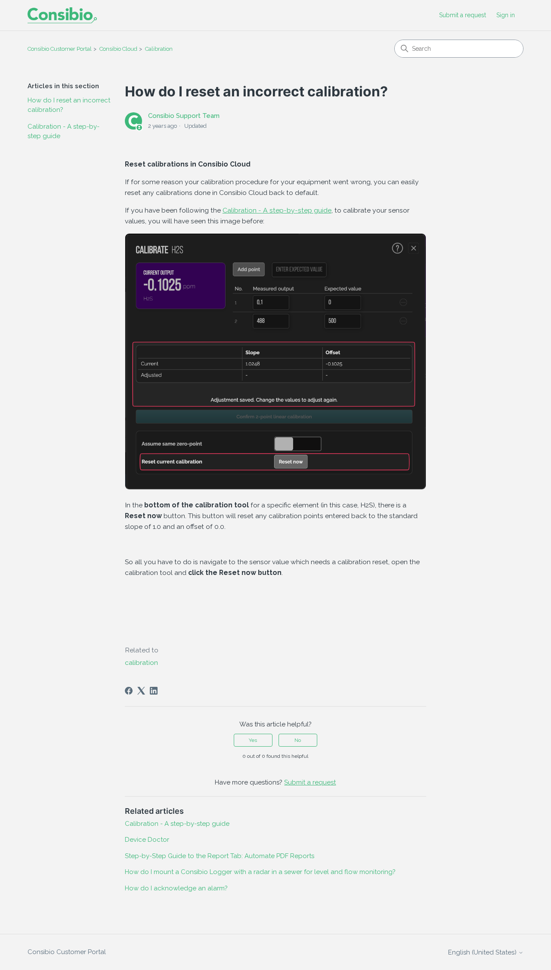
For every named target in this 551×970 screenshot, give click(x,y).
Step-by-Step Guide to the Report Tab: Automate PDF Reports (219, 856)
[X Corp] (141, 691)
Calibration (159, 49)
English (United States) (483, 952)
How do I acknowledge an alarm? (176, 888)
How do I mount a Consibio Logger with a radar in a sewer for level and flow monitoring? (260, 872)
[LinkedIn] (154, 691)
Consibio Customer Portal (60, 49)
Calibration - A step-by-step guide (63, 131)
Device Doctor (147, 839)
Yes (253, 740)
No (297, 740)
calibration (141, 662)
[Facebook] (129, 691)
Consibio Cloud (118, 49)
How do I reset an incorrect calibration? (69, 105)
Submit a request (462, 15)
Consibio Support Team (184, 116)
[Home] (62, 15)
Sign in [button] (505, 15)
